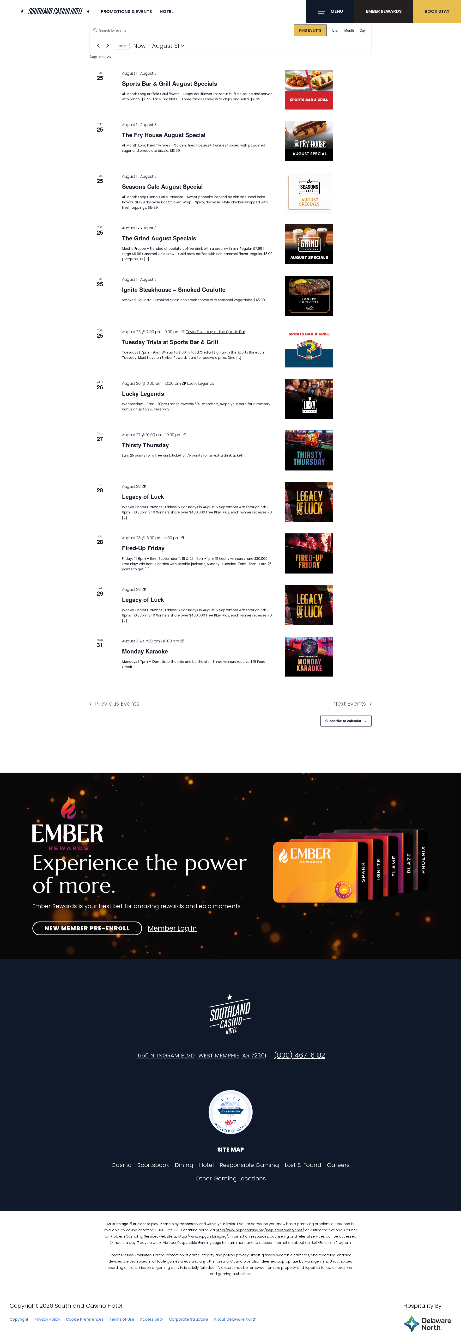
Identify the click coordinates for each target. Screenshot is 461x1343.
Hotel (166, 11)
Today (122, 45)
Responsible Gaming (249, 1165)
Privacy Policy (47, 1319)
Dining (184, 1165)
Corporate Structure (188, 1319)
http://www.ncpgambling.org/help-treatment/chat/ (260, 1230)
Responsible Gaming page (199, 1242)
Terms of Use (121, 1319)
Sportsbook (153, 1165)
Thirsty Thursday (145, 445)
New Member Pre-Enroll (87, 928)
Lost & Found (303, 1165)
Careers (338, 1165)
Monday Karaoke (145, 651)
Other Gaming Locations (230, 1178)
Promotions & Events (126, 11)
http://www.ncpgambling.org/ (203, 1236)
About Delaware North (235, 1319)
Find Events (310, 30)
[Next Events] (107, 46)
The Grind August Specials (159, 238)
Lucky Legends (143, 393)
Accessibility (151, 1319)
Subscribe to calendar (343, 720)
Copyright (19, 1319)
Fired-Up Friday (143, 548)
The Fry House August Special (164, 135)
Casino (122, 1165)
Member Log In (172, 928)
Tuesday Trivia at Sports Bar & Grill (170, 342)
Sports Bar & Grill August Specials (169, 83)
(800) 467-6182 (299, 1055)
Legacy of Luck (143, 496)
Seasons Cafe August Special (162, 186)
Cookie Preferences (84, 1319)
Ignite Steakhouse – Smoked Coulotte (173, 289)
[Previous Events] (98, 46)
